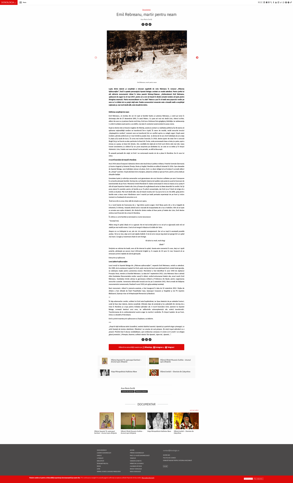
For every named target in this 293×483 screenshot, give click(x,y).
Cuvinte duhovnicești (104, 453)
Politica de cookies (169, 458)
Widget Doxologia (136, 469)
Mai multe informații (148, 478)
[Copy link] (150, 24)
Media (99, 466)
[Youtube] (276, 2)
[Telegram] (289, 2)
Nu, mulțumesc (258, 479)
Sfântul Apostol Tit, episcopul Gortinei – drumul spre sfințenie (126, 361)
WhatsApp (148, 347)
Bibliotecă (100, 461)
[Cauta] (271, 2)
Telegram (170, 347)
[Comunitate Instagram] (286, 2)
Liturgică (100, 458)
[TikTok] (281, 2)
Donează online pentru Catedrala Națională (177, 460)
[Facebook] (273, 2)
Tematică (133, 458)
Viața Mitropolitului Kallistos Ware (124, 371)
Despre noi (166, 455)
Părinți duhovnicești (137, 453)
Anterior (95, 57)
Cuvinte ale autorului (127, 391)
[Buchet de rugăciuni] (269, 2)
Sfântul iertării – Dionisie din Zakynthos (175, 371)
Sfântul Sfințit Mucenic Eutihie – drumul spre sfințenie (175, 361)
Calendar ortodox (136, 466)
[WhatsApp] (283, 2)
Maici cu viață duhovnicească (139, 455)
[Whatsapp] (146, 24)
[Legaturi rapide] (291, 2)
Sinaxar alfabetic (136, 461)
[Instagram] (278, 2)
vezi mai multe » (194, 410)
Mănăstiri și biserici (141, 391)
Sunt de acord (248, 479)
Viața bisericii (102, 450)
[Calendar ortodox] (264, 2)
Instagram (159, 347)
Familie (99, 455)
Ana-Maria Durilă (146, 19)
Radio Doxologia (135, 471)
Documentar (146, 9)
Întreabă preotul (102, 463)
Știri (98, 469)
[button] (22, 2)
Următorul (197, 57)
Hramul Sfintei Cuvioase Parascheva (109, 471)
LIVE (261, 2)
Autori (132, 450)
